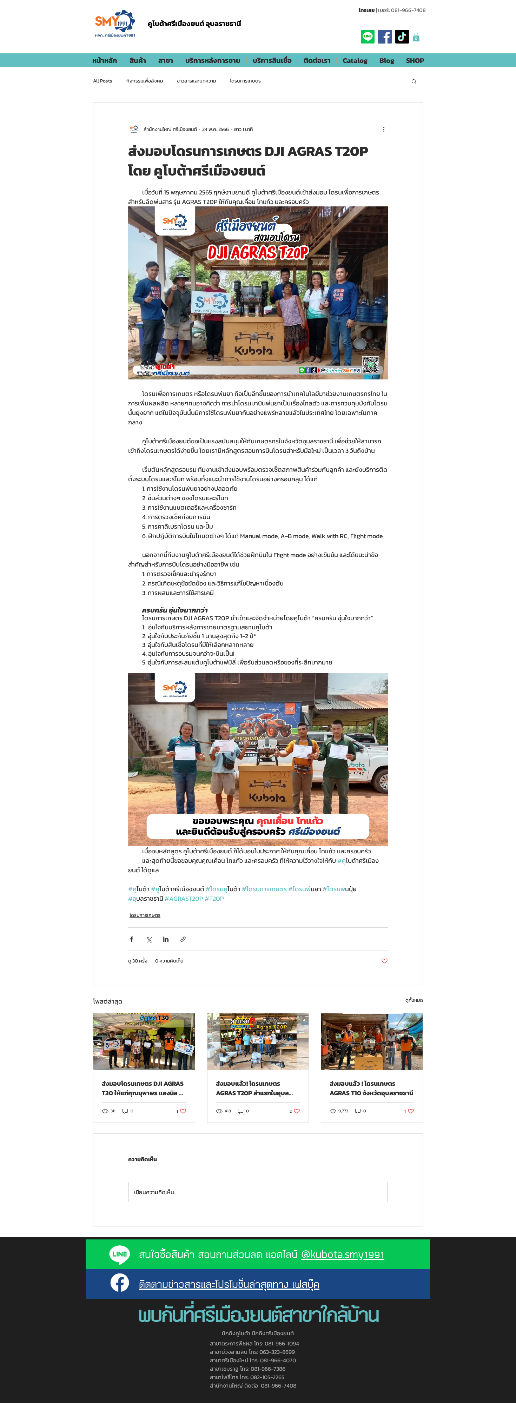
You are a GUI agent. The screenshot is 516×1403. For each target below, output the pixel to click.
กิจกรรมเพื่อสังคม (144, 81)
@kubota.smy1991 (342, 1254)
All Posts (102, 81)
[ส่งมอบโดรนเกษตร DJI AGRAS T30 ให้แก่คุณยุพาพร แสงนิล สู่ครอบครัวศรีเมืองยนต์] (144, 1041)
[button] (416, 37)
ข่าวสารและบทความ (196, 81)
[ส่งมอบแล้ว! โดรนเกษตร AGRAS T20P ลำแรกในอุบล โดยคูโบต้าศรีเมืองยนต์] (258, 1041)
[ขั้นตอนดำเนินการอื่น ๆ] (383, 129)
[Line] (368, 37)
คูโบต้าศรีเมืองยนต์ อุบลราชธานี (194, 23)
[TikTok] (402, 37)
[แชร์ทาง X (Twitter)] (148, 939)
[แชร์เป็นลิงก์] (183, 939)
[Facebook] (385, 37)
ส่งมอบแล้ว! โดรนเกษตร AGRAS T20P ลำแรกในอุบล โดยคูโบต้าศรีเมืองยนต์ (252, 1088)
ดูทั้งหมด (414, 1000)
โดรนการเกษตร (245, 81)
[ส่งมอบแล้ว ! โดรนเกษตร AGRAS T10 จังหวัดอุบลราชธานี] (372, 1041)
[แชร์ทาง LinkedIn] (166, 939)
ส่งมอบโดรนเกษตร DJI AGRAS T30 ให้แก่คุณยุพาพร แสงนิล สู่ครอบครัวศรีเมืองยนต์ (143, 1088)
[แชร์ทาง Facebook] (131, 939)
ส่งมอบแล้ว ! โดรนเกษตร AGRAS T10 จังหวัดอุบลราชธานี (371, 1088)
